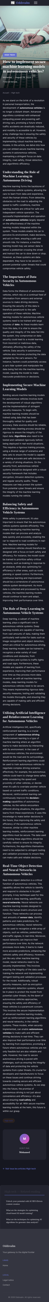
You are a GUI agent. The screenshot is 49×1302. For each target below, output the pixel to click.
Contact (6, 1285)
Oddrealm (20, 3)
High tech (10, 55)
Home (5, 1265)
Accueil (6, 93)
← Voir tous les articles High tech (19, 1168)
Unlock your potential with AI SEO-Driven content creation (24, 1202)
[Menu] (35, 3)
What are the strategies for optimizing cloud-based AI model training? (22, 1211)
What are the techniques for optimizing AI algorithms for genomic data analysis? (24, 1220)
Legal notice (8, 1280)
